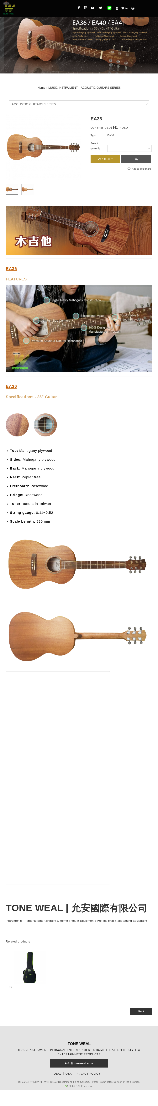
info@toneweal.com (79, 1063)
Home (41, 87)
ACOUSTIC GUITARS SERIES (101, 87)
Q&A (69, 1073)
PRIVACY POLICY (88, 1073)
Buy (136, 158)
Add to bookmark (141, 168)
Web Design (51, 1082)
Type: (94, 135)
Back (141, 1011)
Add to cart (105, 158)
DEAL (57, 1073)
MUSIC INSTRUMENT (63, 87)
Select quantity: (96, 146)
